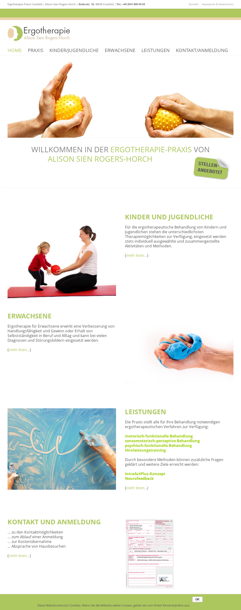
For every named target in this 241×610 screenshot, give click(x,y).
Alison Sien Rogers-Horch (100, 159)
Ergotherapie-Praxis (151, 149)
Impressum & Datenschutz (217, 4)
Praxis (35, 50)
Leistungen (155, 50)
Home (15, 50)
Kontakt (193, 4)
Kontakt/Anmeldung (202, 50)
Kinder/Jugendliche (74, 50)
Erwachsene (120, 50)
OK (197, 599)
